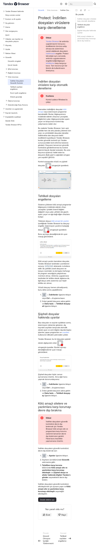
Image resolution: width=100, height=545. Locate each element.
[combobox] (80, 4)
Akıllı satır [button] (49, 155)
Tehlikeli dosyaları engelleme (83, 25)
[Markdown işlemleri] (89, 10)
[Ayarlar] (61, 4)
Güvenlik (41, 10)
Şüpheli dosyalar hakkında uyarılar (86, 31)
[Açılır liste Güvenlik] (4, 57)
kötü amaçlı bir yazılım (60, 221)
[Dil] (66, 4)
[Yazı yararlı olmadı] (85, 10)
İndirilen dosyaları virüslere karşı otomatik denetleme (86, 20)
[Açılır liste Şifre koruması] (6, 69)
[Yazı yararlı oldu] (81, 10)
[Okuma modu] (76, 10)
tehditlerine (50, 63)
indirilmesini (50, 53)
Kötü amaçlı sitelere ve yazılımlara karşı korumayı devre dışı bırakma (86, 38)
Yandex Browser (52, 41)
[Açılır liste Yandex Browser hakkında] (4, 11)
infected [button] (49, 266)
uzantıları (65, 332)
